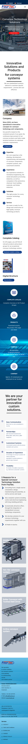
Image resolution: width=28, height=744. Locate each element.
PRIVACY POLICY (7, 736)
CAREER (5, 733)
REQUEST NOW (14, 33)
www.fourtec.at (10, 698)
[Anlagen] (14, 551)
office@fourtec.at (10, 696)
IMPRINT (5, 739)
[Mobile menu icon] (25, 6)
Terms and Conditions (8, 727)
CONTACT (5, 724)
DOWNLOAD (6, 730)
